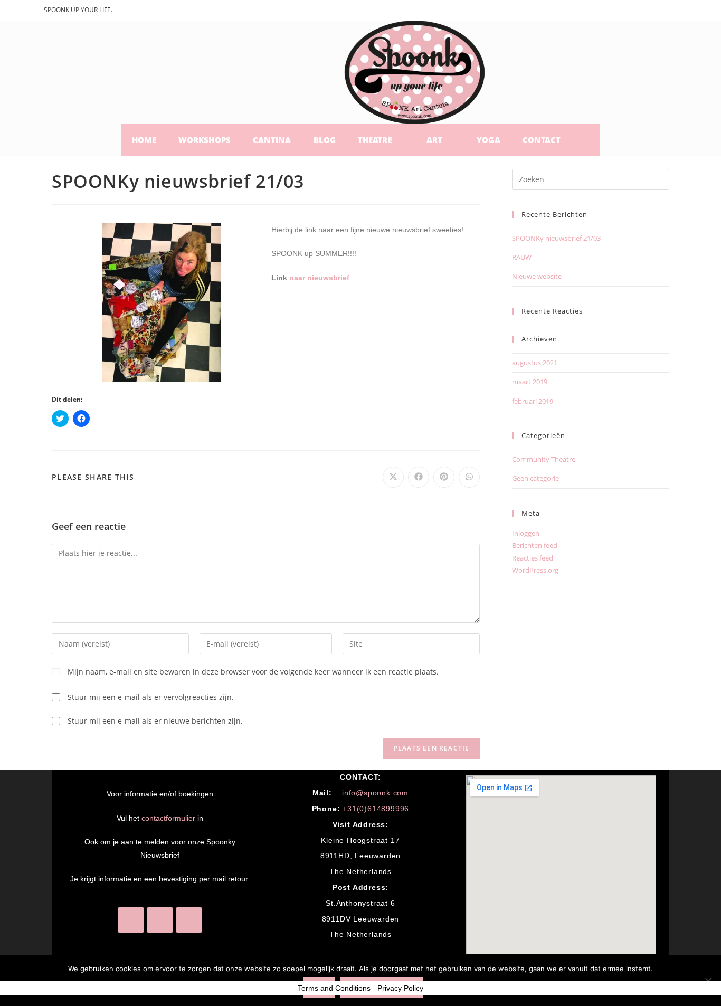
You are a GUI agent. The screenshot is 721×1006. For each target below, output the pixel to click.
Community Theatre (543, 459)
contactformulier (168, 818)
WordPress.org (535, 570)
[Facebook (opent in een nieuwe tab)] (639, 11)
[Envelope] (189, 920)
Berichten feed (534, 545)
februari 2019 (532, 401)
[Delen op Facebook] (418, 477)
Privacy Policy (400, 988)
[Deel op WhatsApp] (469, 477)
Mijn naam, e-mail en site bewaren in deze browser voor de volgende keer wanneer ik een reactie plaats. (253, 672)
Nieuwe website (537, 276)
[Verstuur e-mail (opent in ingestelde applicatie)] (670, 11)
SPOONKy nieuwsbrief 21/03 (556, 238)
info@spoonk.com (375, 793)
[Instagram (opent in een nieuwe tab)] (656, 11)
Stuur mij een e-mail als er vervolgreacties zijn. (151, 697)
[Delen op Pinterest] (443, 477)
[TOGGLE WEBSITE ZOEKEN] (586, 140)
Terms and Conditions (334, 988)
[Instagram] (160, 920)
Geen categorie (535, 478)
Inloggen (525, 533)
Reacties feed (532, 558)
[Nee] (708, 980)
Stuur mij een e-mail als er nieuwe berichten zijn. (155, 721)
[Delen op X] (393, 477)
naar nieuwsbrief (319, 277)
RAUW (522, 257)
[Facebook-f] (131, 920)
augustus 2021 (534, 362)
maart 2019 (529, 381)
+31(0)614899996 (376, 808)
